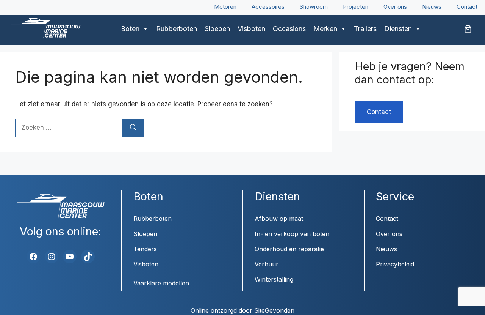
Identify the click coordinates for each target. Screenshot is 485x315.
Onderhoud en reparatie (289, 249)
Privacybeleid (395, 264)
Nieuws (431, 6)
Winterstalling (274, 279)
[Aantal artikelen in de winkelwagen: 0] (467, 28)
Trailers (365, 29)
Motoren (225, 6)
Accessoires (268, 6)
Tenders (145, 249)
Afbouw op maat (279, 218)
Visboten (251, 29)
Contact (467, 6)
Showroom (314, 6)
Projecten (355, 6)
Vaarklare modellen (161, 283)
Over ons (395, 6)
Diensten (398, 29)
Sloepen (217, 29)
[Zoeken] (133, 128)
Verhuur (266, 264)
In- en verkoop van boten (292, 234)
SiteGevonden (274, 310)
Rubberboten (176, 29)
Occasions (289, 29)
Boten (130, 29)
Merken (325, 29)
